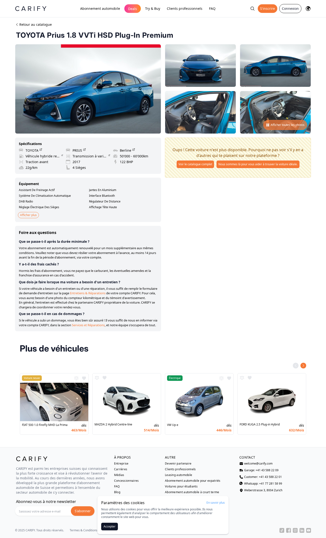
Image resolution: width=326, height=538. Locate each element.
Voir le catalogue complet (195, 164)
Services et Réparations (88, 325)
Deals (132, 8)
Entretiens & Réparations (87, 293)
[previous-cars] (296, 365)
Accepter (110, 526)
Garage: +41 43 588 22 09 (261, 470)
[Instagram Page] (295, 530)
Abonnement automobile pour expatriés (193, 481)
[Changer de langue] (308, 8)
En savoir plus (215, 503)
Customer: (263, 477)
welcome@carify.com (258, 464)
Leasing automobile (178, 475)
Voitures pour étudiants (181, 486)
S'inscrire (267, 8)
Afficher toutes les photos (288, 125)
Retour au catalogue (35, 24)
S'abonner (83, 511)
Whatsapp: (263, 484)
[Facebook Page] (288, 530)
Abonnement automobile (100, 8)
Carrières (120, 469)
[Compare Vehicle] (76, 378)
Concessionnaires (126, 481)
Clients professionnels (184, 8)
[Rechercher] (252, 8)
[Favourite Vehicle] (84, 378)
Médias (119, 475)
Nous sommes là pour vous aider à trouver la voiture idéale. (258, 164)
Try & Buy (152, 8)
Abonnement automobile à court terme (192, 492)
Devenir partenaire (178, 464)
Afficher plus (28, 215)
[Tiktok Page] (281, 530)
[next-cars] (303, 365)
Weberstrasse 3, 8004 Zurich (263, 490)
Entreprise (121, 464)
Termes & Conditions (83, 530)
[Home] (30, 8)
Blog (117, 492)
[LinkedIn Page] (302, 530)
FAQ (212, 8)
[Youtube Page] (308, 530)
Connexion (290, 8)
